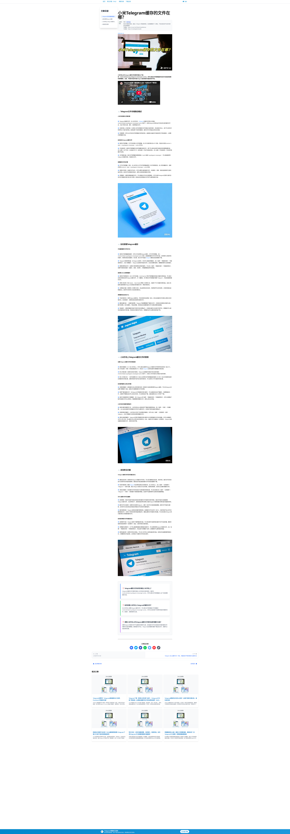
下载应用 (128, 1)
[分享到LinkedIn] (140, 647)
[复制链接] (158, 647)
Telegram (141, 121)
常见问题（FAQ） (112, 1)
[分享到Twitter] (136, 647)
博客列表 (121, 1)
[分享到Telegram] (149, 647)
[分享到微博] (154, 647)
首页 (104, 1)
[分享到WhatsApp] (145, 647)
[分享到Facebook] (131, 647)
